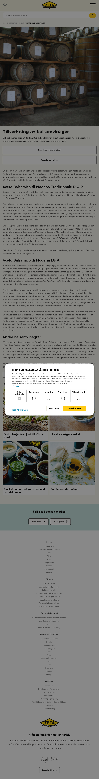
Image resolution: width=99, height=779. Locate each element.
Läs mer (15, 386)
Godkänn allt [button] (74, 408)
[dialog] (49, 389)
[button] (20, 408)
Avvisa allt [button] (54, 408)
